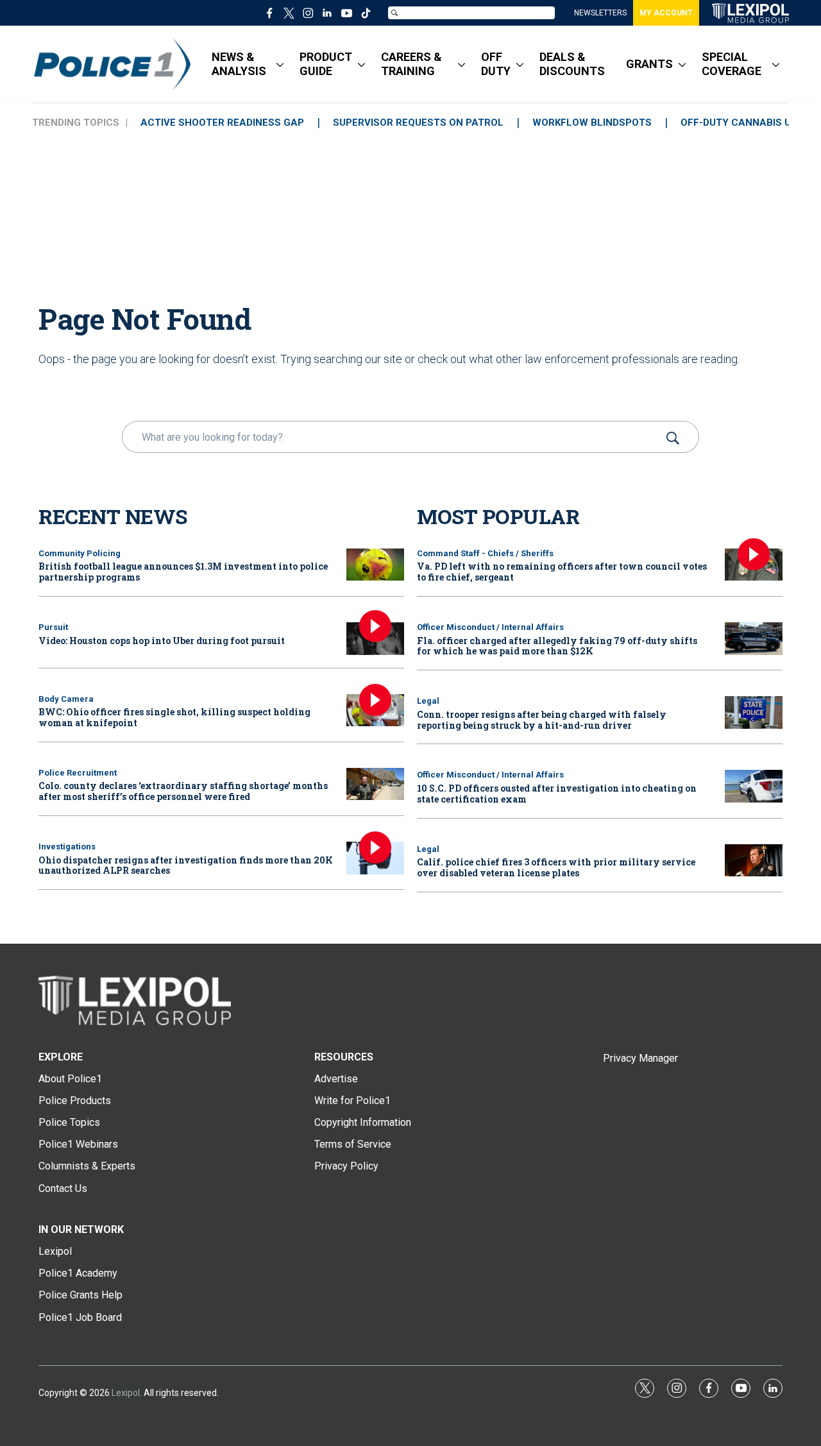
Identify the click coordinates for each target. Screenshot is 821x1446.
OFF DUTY (496, 64)
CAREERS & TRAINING (411, 64)
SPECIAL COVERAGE (731, 64)
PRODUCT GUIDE (326, 64)
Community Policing (79, 553)
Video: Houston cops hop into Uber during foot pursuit (161, 640)
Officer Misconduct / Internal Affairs (490, 627)
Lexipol (126, 1393)
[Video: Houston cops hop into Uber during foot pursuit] (375, 638)
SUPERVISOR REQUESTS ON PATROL (418, 122)
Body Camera (66, 699)
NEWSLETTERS (600, 12)
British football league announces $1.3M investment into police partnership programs (183, 571)
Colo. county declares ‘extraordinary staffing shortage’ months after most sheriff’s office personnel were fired (183, 791)
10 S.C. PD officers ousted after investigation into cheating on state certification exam (557, 793)
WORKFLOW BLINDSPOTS (592, 122)
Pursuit (53, 627)
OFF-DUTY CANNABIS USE (742, 122)
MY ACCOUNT (666, 12)
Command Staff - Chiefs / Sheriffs (485, 553)
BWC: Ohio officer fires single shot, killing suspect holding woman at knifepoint (174, 717)
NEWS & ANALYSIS (239, 64)
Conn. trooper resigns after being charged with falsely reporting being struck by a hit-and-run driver (541, 719)
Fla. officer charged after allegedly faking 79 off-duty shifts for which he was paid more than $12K (557, 646)
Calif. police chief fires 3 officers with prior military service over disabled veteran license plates (556, 867)
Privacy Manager (640, 1058)
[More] (280, 64)
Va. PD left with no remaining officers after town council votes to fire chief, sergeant (562, 571)
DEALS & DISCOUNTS (572, 64)
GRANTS (649, 64)
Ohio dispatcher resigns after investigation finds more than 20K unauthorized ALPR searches (185, 865)
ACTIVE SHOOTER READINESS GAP (222, 122)
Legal (428, 701)
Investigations (67, 846)
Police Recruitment (77, 773)
